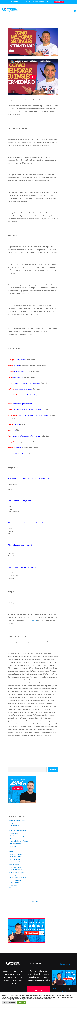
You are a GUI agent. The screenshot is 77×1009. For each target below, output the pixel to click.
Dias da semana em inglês (17, 836)
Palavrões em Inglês (15, 869)
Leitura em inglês (14, 862)
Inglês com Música (15, 854)
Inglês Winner (34, 901)
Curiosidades (13, 833)
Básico (11, 828)
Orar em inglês (14, 864)
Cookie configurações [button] (9, 1002)
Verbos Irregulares (15, 880)
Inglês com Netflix (15, 856)
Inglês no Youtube (15, 859)
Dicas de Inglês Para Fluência (18, 841)
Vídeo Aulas (13, 885)
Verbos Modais (14, 882)
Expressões (13, 846)
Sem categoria (14, 875)
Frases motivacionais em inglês (19, 849)
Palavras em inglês (15, 867)
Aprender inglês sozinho (17, 820)
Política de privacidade (61, 989)
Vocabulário (13, 888)
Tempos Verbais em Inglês (17, 877)
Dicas (11, 838)
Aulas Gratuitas (14, 825)
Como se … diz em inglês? (17, 830)
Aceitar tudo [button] (21, 1002)
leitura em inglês (31, 620)
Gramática (12, 851)
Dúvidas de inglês (15, 843)
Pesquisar (53, 769)
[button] (38, 989)
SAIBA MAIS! (59, 2)
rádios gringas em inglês (17, 872)
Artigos (11, 823)
